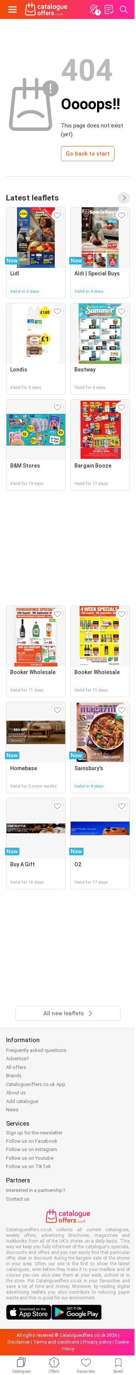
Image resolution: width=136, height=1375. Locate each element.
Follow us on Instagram (31, 1149)
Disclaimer (19, 1342)
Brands (14, 1075)
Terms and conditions (56, 1342)
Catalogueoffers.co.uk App (35, 1084)
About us (16, 1092)
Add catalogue (22, 1101)
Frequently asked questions (36, 1050)
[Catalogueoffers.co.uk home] (46, 9)
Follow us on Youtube (29, 1158)
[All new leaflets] (124, 198)
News (12, 1109)
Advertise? (17, 1058)
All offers (16, 1067)
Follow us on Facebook (31, 1141)
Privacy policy (97, 1342)
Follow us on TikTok (28, 1166)
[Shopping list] (109, 9)
